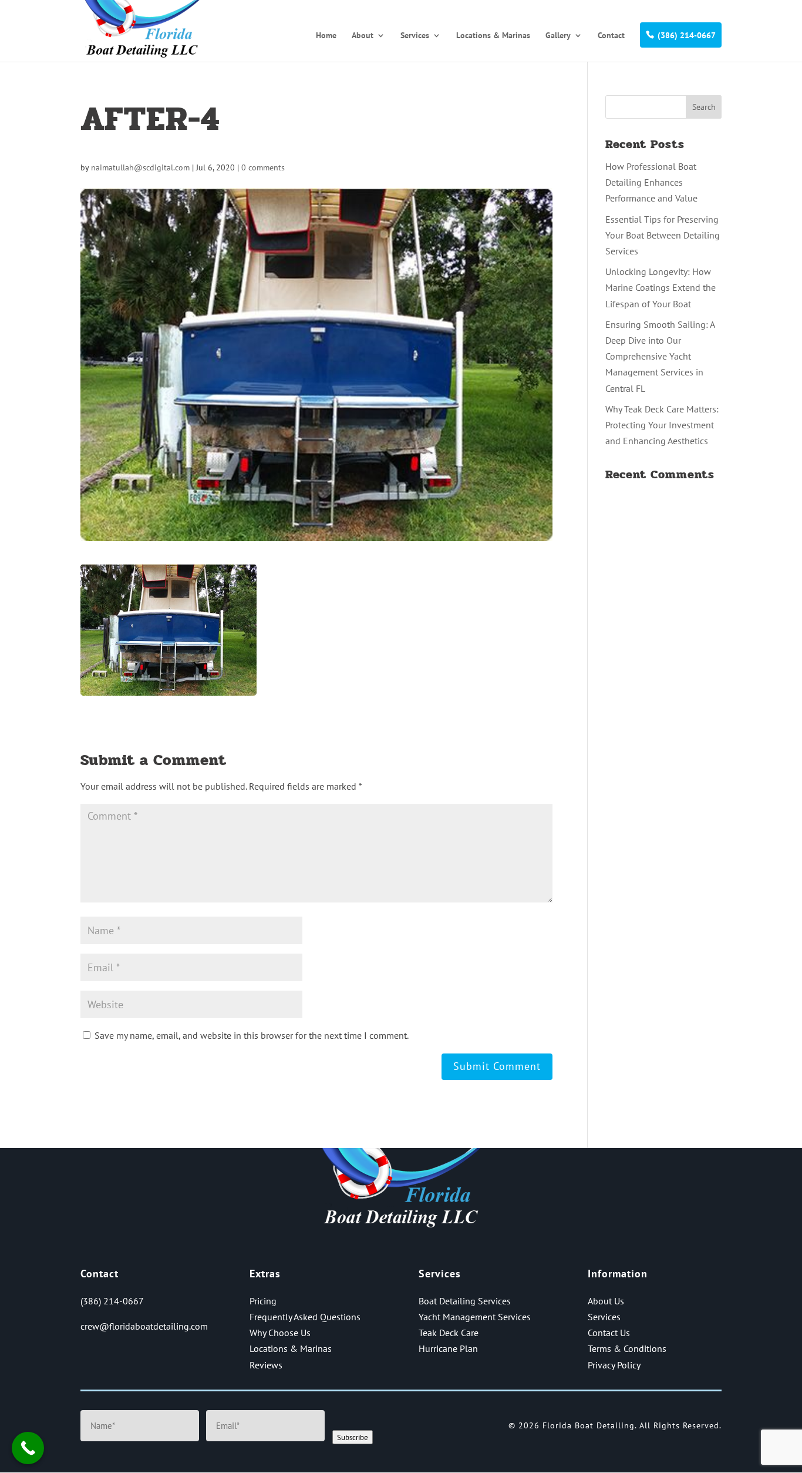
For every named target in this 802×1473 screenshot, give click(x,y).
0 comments (263, 167)
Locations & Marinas (493, 36)
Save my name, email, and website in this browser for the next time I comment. (252, 1035)
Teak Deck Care (448, 1332)
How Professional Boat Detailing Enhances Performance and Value (651, 182)
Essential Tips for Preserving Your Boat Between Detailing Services (662, 235)
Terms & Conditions (627, 1348)
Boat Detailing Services (465, 1301)
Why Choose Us (280, 1332)
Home (326, 36)
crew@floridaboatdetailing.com (144, 1326)
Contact (611, 36)
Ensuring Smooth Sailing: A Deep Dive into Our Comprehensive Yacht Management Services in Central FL (660, 356)
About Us (606, 1301)
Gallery (558, 36)
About (362, 36)
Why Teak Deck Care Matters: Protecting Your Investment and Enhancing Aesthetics (662, 425)
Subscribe (352, 1437)
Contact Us (609, 1332)
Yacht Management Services (475, 1317)
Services (414, 36)
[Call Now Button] (28, 1448)
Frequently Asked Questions (305, 1317)
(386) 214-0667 (687, 35)
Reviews (266, 1365)
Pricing (263, 1301)
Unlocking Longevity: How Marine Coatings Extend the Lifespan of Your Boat (660, 287)
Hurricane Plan (448, 1348)
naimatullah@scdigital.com (140, 167)
